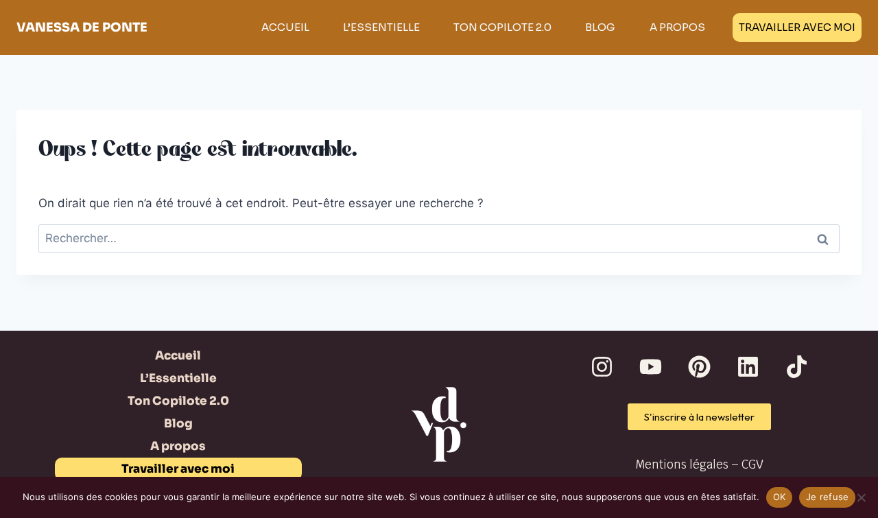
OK (779, 496)
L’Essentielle (381, 27)
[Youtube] (651, 367)
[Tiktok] (797, 367)
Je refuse (827, 496)
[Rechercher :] (439, 238)
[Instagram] (602, 367)
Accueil (285, 27)
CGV (752, 464)
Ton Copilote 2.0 (502, 27)
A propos (677, 27)
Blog (600, 27)
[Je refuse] (861, 497)
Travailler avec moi (797, 27)
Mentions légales (681, 464)
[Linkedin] (748, 367)
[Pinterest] (699, 367)
